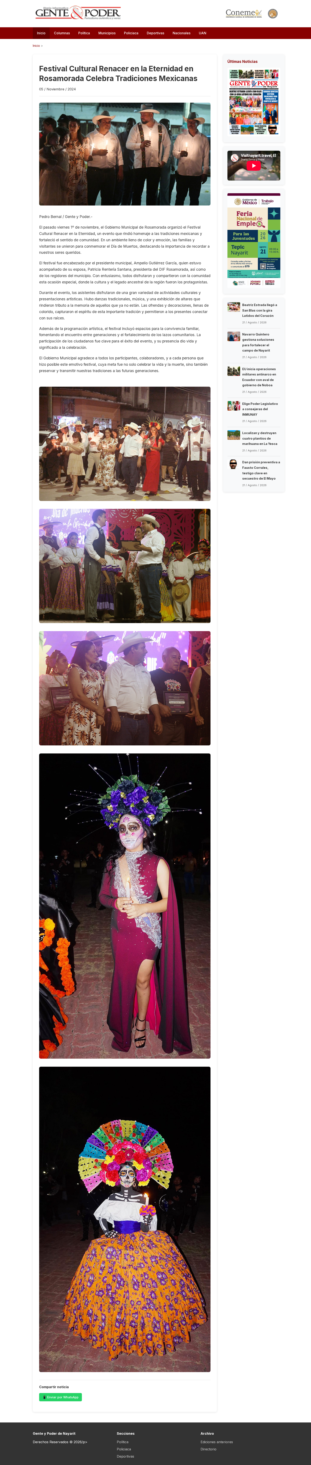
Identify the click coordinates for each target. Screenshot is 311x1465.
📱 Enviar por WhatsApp (60, 1397)
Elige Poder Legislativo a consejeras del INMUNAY (260, 409)
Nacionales (181, 33)
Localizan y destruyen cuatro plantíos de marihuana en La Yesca (259, 438)
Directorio (208, 1449)
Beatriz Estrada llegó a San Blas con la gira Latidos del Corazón (259, 310)
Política (84, 33)
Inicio (41, 33)
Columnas (62, 33)
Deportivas (155, 33)
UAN (202, 33)
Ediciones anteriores (217, 1442)
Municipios (107, 33)
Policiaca (131, 33)
